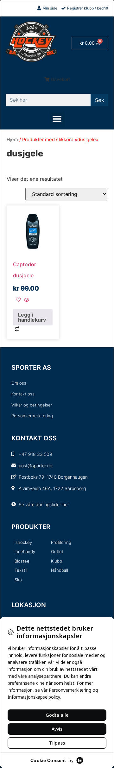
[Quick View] (25, 300)
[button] (57, 79)
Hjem (12, 139)
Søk (99, 100)
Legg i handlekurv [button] (32, 317)
